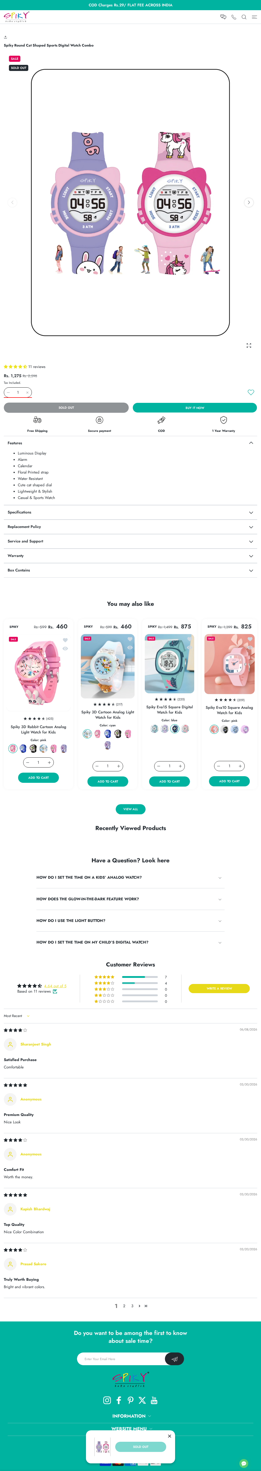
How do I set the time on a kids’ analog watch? (89, 877)
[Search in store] (244, 16)
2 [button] (124, 1306)
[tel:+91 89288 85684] (234, 17)
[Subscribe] (174, 1358)
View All (130, 809)
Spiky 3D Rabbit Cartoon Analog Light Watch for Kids (38, 729)
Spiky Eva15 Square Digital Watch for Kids (169, 709)
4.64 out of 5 (55, 986)
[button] (6, 37)
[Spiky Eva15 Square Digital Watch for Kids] (169, 663)
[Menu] (254, 16)
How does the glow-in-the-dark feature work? (87, 899)
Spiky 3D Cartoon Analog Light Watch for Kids (107, 715)
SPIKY (13, 627)
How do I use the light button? (70, 920)
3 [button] (132, 1306)
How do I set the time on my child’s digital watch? (92, 942)
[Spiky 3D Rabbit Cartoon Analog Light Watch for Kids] (38, 672)
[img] (15, 1030)
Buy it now (195, 408)
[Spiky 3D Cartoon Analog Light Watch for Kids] (108, 666)
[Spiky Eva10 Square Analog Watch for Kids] (229, 664)
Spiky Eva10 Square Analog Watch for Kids (229, 710)
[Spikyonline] (16, 16)
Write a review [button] (219, 988)
